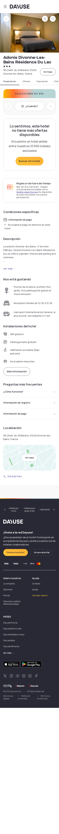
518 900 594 (15, 476)
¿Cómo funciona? (13, 391)
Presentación (9, 81)
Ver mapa (47, 71)
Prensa (6, 595)
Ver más (8, 268)
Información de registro (16, 402)
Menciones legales (8, 697)
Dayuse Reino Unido (12, 628)
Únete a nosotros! (16, 552)
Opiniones (7, 589)
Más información (17, 371)
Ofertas (26, 81)
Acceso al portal (41, 552)
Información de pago (15, 413)
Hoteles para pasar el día (29, 509)
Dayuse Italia (9, 640)
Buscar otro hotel (29, 161)
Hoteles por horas (14, 509)
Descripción (42, 81)
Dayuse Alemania (11, 646)
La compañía (9, 583)
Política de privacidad (24, 697)
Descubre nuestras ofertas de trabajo (11, 602)
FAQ (56, 81)
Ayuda (35, 589)
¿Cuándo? (31, 106)
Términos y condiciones (43, 697)
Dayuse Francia (10, 622)
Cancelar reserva (39, 595)
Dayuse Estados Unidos (13, 634)
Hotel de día (45, 509)
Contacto (36, 583)
